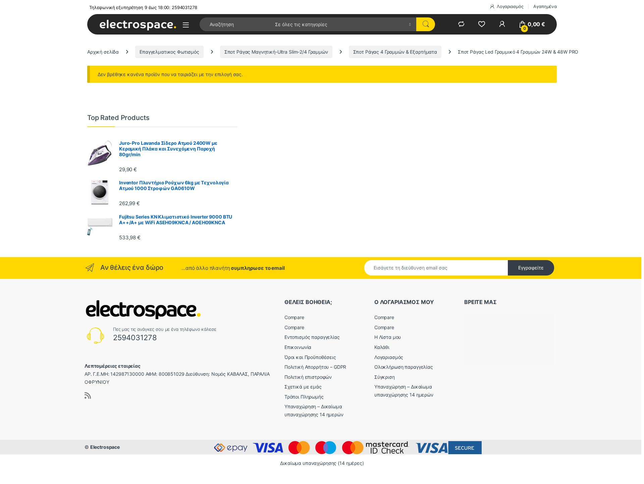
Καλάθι (381, 347)
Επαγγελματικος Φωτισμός (169, 52)
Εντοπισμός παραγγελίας (312, 337)
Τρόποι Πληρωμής (304, 397)
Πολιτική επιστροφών (308, 377)
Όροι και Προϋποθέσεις (310, 357)
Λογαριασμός (510, 6)
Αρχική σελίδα (103, 52)
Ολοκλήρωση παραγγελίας (403, 367)
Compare (294, 317)
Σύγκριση (384, 377)
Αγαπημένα (545, 6)
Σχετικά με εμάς (303, 386)
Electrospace (105, 447)
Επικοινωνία (297, 347)
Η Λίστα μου (387, 337)
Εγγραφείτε (531, 267)
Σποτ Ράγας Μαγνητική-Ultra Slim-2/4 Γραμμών (276, 52)
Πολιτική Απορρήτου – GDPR (315, 367)
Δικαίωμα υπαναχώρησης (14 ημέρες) (322, 463)
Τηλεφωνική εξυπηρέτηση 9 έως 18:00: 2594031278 (143, 7)
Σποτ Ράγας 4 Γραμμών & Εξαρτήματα (395, 52)
